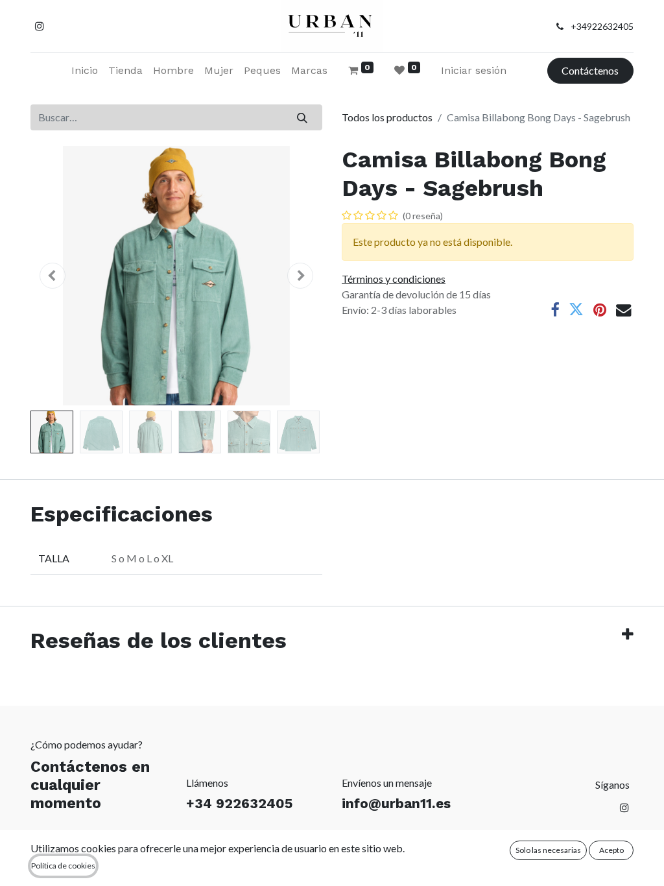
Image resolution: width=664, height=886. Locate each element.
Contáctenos (590, 70)
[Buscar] (302, 117)
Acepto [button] (611, 850)
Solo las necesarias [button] (548, 850)
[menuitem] (84, 71)
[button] (52, 275)
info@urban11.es (396, 803)
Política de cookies (63, 865)
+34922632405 (602, 26)
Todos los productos (387, 117)
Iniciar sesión (473, 70)
